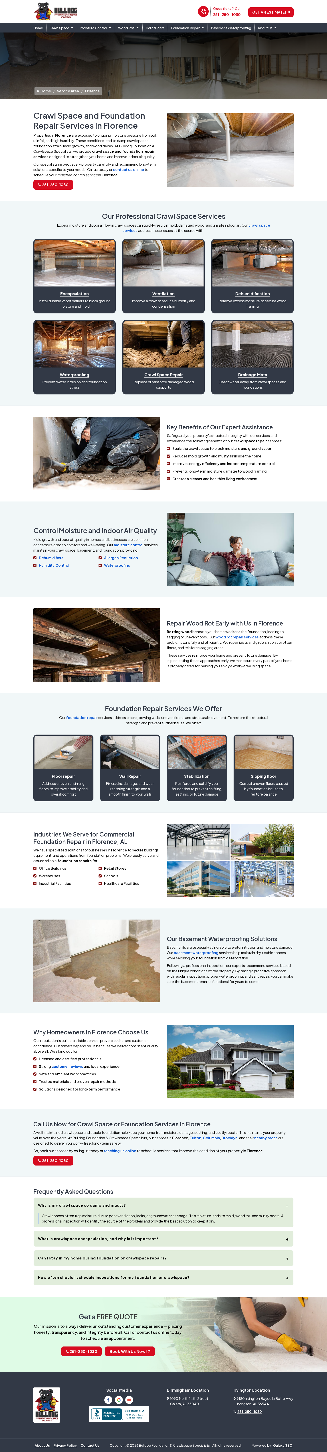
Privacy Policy (65, 1445)
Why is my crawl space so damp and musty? (82, 1205)
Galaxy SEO (283, 1445)
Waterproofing (117, 565)
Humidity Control (54, 565)
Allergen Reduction (121, 557)
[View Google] (119, 1400)
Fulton (195, 1137)
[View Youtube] (129, 1400)
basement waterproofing (196, 952)
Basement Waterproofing (231, 28)
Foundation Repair (185, 28)
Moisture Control (93, 28)
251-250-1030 (227, 14)
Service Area (68, 91)
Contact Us (90, 1445)
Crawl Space (59, 28)
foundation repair (82, 717)
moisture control (128, 544)
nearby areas (266, 1137)
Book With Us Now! (128, 1351)
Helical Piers (155, 28)
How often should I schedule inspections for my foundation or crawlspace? (114, 1277)
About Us (265, 28)
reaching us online (120, 1150)
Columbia (211, 1137)
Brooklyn (230, 1137)
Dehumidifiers (51, 557)
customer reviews (67, 1066)
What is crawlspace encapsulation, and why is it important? (98, 1238)
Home (38, 28)
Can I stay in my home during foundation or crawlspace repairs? (102, 1258)
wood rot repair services (237, 637)
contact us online (128, 169)
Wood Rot (126, 28)
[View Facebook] (108, 1400)
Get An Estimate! (269, 12)
